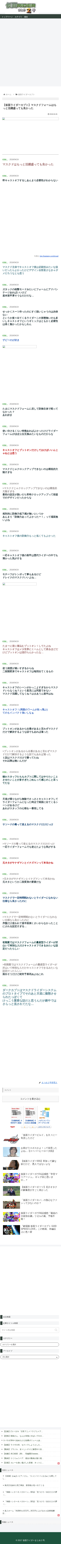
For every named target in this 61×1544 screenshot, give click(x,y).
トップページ (7, 16)
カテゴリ (18, 16)
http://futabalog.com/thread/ (49, 256)
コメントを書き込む (30, 1099)
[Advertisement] (30, 52)
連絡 (26, 16)
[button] (56, 1330)
